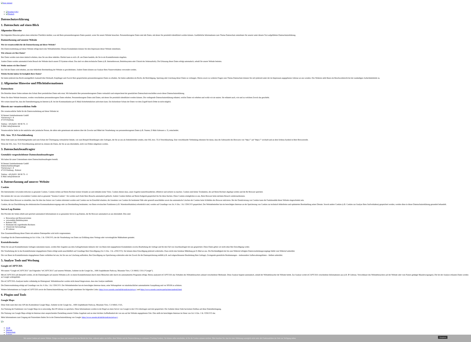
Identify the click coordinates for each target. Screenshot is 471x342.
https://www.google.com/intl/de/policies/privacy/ (118, 289)
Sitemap (9, 330)
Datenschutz (10, 332)
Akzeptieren (442, 337)
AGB (8, 328)
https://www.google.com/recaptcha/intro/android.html (161, 289)
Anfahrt (9, 334)
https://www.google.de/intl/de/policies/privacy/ (100, 317)
